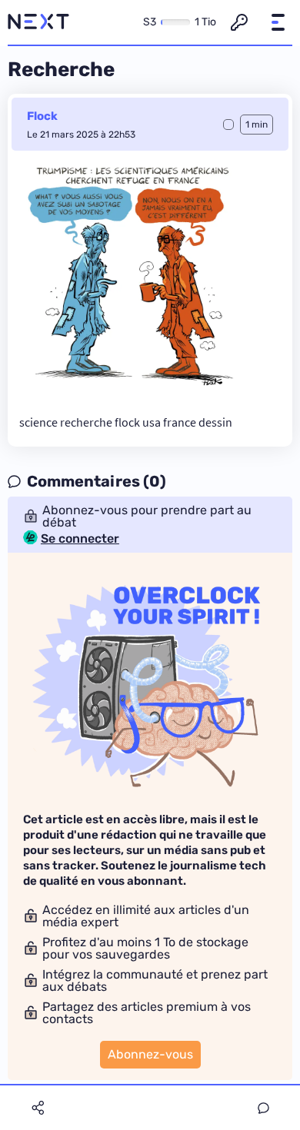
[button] (277, 22)
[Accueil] (38, 22)
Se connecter (80, 539)
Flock (42, 116)
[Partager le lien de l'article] (38, 1108)
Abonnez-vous (150, 1054)
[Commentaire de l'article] (263, 1108)
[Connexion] (239, 22)
